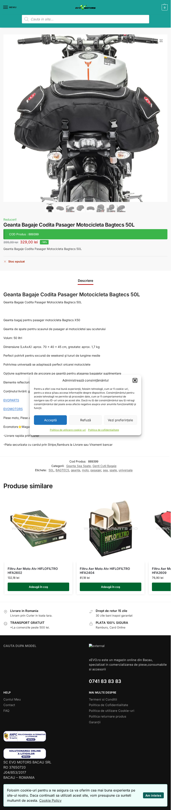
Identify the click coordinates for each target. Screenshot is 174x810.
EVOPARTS (11, 400)
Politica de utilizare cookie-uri (68, 429)
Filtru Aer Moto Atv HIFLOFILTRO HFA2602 (33, 571)
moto (85, 470)
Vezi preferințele (120, 420)
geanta (75, 470)
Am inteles (153, 795)
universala (126, 470)
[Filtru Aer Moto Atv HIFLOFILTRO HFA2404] (111, 529)
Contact (9, 705)
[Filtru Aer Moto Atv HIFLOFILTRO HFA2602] (38, 529)
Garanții (95, 722)
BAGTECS (62, 470)
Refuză (85, 420)
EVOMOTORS (13, 409)
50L (51, 470)
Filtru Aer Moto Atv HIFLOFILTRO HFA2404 (105, 571)
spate (113, 470)
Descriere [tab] (85, 281)
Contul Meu (12, 699)
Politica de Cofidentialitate (108, 705)
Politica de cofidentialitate (103, 429)
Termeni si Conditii (103, 699)
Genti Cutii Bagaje (104, 466)
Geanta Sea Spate (78, 466)
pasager (95, 470)
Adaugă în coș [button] (38, 587)
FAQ (6, 711)
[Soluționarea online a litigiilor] (42, 754)
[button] (135, 380)
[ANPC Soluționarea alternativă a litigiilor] (42, 736)
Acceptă (50, 420)
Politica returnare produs (107, 716)
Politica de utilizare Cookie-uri (111, 711)
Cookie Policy (50, 800)
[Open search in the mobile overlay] (85, 19)
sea (105, 470)
